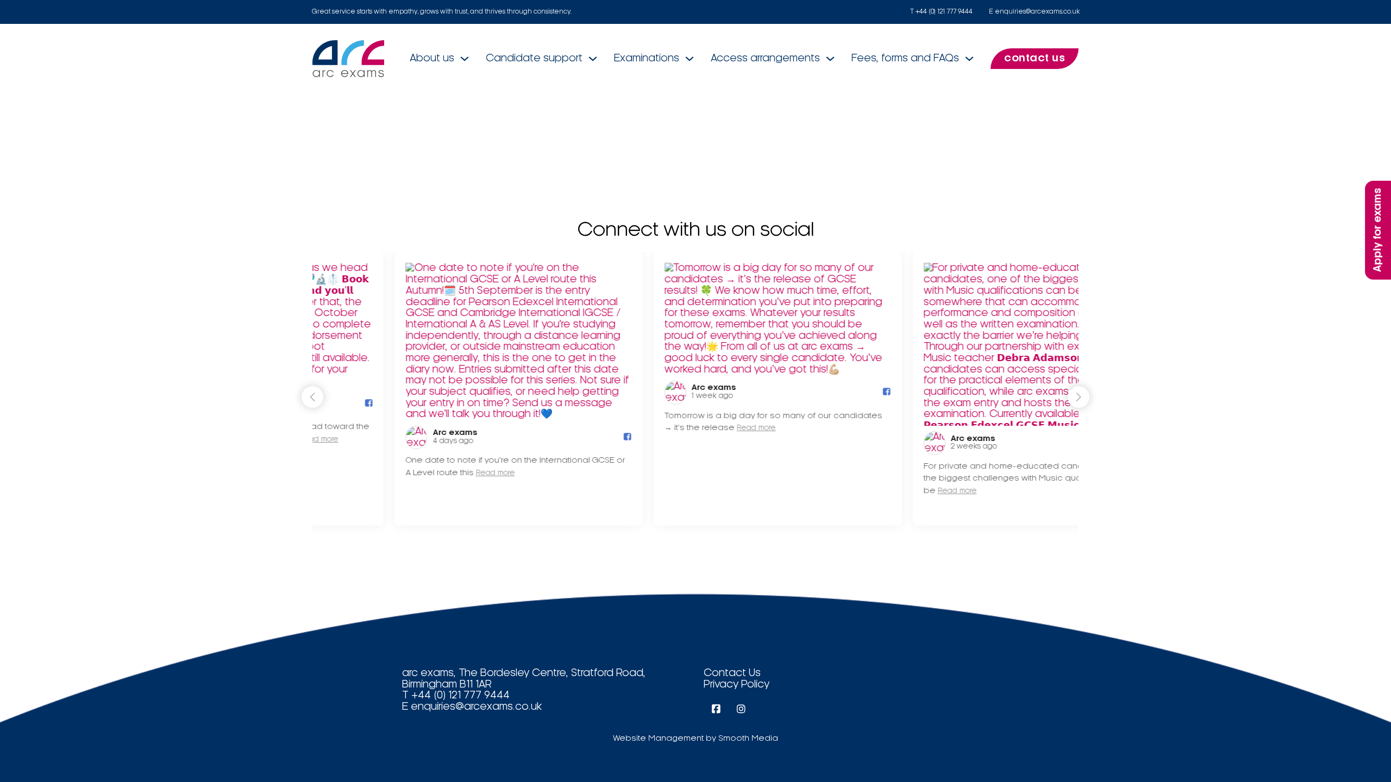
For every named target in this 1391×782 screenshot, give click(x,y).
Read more (413, 473)
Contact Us (732, 673)
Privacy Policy (736, 685)
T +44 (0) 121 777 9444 (941, 12)
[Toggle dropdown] (464, 59)
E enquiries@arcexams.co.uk (1034, 12)
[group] (436, 389)
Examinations (646, 59)
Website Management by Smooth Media (695, 738)
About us (432, 59)
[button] (1078, 397)
